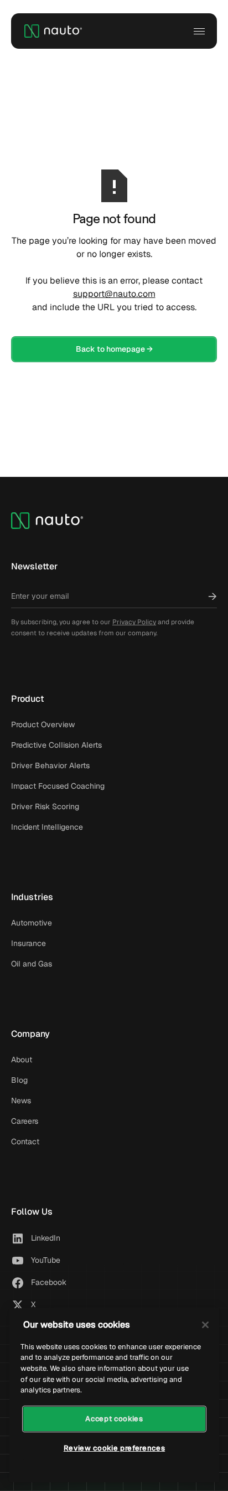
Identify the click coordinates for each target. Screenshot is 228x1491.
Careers (24, 1121)
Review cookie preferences (114, 1448)
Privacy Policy (134, 622)
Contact (25, 1141)
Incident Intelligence (47, 827)
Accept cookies (114, 1418)
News (21, 1101)
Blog (19, 1080)
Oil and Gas (31, 964)
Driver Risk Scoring (45, 806)
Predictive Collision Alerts (56, 745)
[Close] (205, 1325)
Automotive (31, 923)
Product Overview (43, 724)
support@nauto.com (114, 294)
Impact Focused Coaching (58, 786)
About (21, 1060)
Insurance (28, 943)
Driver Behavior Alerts (50, 765)
